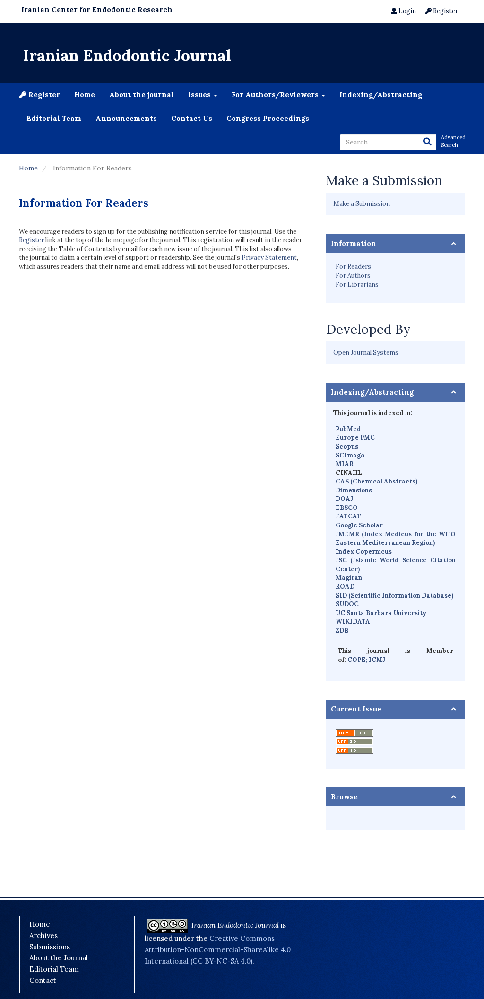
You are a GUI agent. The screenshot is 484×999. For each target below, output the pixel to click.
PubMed (348, 429)
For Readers (353, 266)
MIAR (345, 464)
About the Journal (58, 957)
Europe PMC (355, 437)
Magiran (349, 578)
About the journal (141, 94)
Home (84, 94)
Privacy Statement (269, 258)
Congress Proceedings (267, 118)
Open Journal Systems (365, 352)
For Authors (353, 275)
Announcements (126, 118)
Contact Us (191, 118)
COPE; (358, 660)
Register (445, 11)
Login (406, 11)
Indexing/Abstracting (380, 94)
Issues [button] (200, 94)
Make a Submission (361, 204)
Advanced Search (453, 141)
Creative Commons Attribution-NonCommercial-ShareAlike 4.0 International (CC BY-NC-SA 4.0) (218, 949)
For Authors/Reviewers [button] (276, 94)
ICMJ (377, 660)
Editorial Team (53, 118)
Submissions (49, 946)
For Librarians (357, 284)
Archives (43, 935)
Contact (42, 980)
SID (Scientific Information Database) (394, 596)
